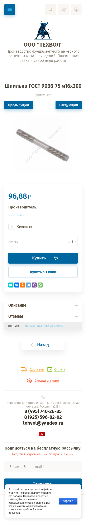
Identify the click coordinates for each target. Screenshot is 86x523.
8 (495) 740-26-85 (43, 411)
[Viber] (34, 285)
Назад (43, 344)
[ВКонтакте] (16, 285)
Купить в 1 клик (43, 272)
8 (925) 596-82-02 (43, 417)
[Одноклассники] (22, 285)
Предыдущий (18, 105)
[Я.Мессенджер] (10, 285)
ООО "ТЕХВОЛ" (43, 44)
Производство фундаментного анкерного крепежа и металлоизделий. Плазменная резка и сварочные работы (43, 56)
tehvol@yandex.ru (43, 423)
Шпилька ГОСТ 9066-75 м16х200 (43, 326)
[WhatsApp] (40, 285)
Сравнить (24, 226)
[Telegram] (28, 285)
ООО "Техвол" (17, 215)
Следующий (68, 105)
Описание (17, 305)
